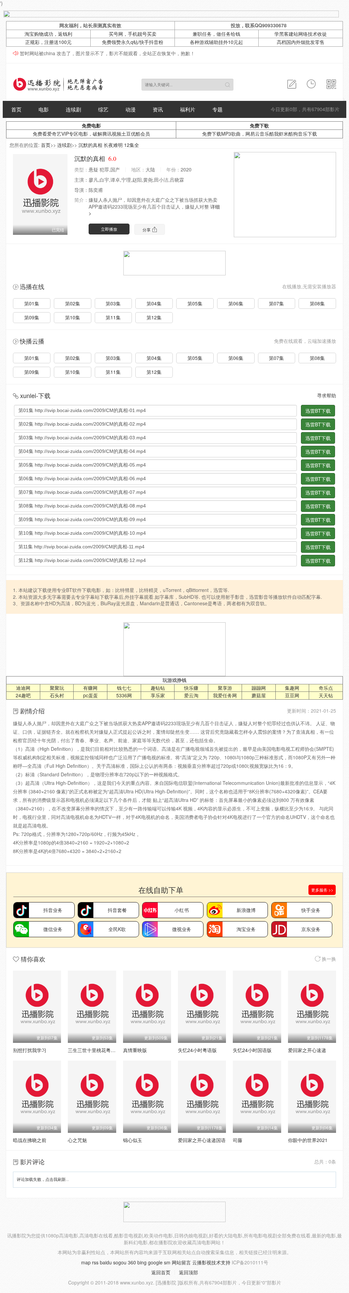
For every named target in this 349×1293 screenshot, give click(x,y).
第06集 (235, 303)
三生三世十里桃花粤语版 (94, 1050)
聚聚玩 (57, 687)
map (86, 1262)
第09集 (31, 317)
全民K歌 (117, 929)
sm (167, 1262)
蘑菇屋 (259, 695)
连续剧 (73, 109)
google (155, 1262)
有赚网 (90, 687)
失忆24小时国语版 (252, 1050)
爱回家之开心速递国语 (202, 1140)
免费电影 (91, 125)
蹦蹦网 (259, 687)
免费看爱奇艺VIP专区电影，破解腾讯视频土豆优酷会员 (91, 133)
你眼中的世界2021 (308, 1140)
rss (95, 1262)
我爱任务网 (225, 695)
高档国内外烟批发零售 (300, 42)
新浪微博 (246, 910)
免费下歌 (259, 125)
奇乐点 (326, 687)
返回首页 (160, 1272)
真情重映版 (135, 1050)
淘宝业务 (246, 929)
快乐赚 (191, 687)
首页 (16, 109)
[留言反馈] (292, 84)
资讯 (158, 109)
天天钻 (326, 695)
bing (142, 1262)
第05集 (194, 303)
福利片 (187, 109)
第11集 (113, 317)
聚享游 (225, 687)
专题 (217, 109)
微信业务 (52, 929)
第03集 (113, 303)
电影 (44, 109)
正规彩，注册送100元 (48, 42)
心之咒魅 (77, 1140)
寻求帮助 (326, 395)
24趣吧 (23, 695)
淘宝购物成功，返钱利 (48, 33)
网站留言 (181, 1262)
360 (132, 1262)
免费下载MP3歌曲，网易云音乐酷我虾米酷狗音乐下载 (259, 133)
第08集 (317, 303)
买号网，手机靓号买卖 (132, 33)
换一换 (328, 958)
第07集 (276, 303)
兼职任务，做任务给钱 (216, 33)
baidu (106, 1262)
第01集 (31, 303)
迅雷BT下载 (318, 410)
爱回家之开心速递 (307, 1050)
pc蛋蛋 (90, 695)
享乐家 (158, 695)
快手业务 (310, 910)
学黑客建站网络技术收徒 (300, 33)
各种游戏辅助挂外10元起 (216, 42)
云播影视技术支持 (211, 1262)
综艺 (103, 109)
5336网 (124, 695)
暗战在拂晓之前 (29, 1140)
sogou (119, 1262)
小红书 (181, 910)
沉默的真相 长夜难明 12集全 (108, 144)
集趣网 (292, 687)
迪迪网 (23, 687)
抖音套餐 (117, 910)
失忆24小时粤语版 (197, 1050)
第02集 (72, 303)
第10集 (72, 317)
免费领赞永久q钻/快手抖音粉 (132, 42)
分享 (147, 229)
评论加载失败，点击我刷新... (43, 1179)
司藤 (237, 1140)
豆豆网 (292, 695)
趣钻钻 (158, 687)
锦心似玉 (132, 1140)
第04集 (154, 303)
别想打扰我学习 (29, 1050)
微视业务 (181, 929)
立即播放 (109, 229)
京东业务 (310, 929)
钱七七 (124, 687)
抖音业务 (52, 910)
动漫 (130, 109)
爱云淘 (191, 695)
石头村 (57, 695)
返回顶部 (188, 1272)
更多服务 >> (322, 890)
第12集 (154, 317)
